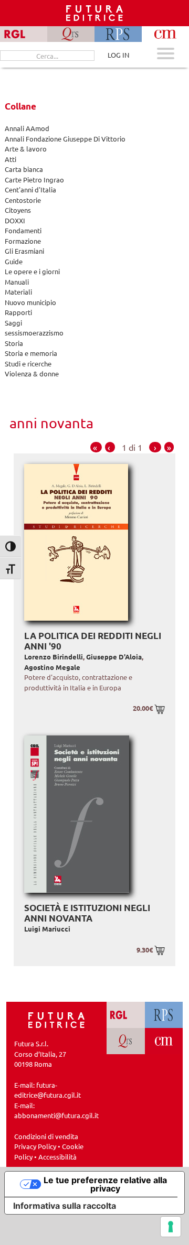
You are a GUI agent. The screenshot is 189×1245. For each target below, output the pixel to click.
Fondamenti (23, 230)
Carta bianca (24, 169)
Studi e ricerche (28, 363)
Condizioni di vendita (46, 1136)
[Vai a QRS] (126, 1041)
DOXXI (15, 220)
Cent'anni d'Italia (30, 189)
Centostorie (23, 200)
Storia (14, 343)
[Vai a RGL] (126, 1015)
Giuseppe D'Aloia (114, 656)
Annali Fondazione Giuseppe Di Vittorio (65, 138)
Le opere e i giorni (32, 271)
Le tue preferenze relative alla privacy (105, 1184)
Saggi (13, 322)
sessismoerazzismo (34, 332)
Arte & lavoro (26, 148)
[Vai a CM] (164, 1041)
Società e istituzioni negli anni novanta (87, 913)
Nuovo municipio (30, 302)
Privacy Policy (35, 1146)
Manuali (17, 281)
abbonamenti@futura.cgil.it (56, 1115)
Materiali (18, 291)
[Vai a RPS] (164, 1015)
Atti (10, 159)
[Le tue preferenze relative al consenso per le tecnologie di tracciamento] (171, 1227)
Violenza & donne (32, 373)
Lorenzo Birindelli (53, 656)
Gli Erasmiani (24, 250)
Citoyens (18, 209)
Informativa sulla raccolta (64, 1205)
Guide (14, 261)
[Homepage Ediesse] (56, 1018)
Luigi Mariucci (47, 928)
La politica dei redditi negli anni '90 (92, 641)
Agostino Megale (52, 667)
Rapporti (18, 312)
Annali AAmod (27, 128)
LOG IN (118, 54)
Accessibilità (57, 1156)
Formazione (23, 240)
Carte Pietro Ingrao (34, 179)
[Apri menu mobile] (165, 55)
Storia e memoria (31, 353)
